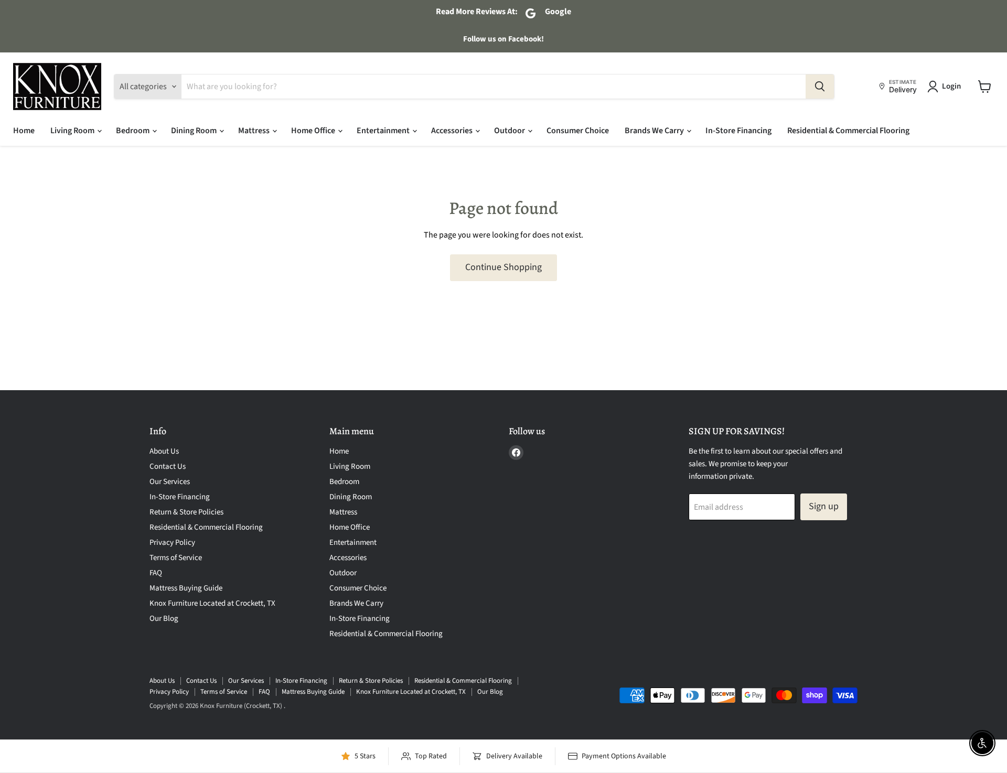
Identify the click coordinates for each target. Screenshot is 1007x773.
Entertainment (384, 130)
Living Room (73, 130)
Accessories (452, 130)
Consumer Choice (578, 130)
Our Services (169, 481)
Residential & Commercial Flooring (848, 130)
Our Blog (163, 618)
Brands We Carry (655, 130)
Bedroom (133, 130)
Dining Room (194, 130)
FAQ (155, 572)
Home (24, 130)
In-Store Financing (738, 130)
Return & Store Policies (186, 512)
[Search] (820, 86)
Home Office (314, 130)
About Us (164, 451)
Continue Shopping (503, 267)
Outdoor (510, 130)
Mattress (254, 130)
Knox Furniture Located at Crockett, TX (212, 603)
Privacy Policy (172, 542)
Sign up (824, 506)
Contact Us (167, 466)
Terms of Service (175, 557)
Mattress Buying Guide (185, 588)
